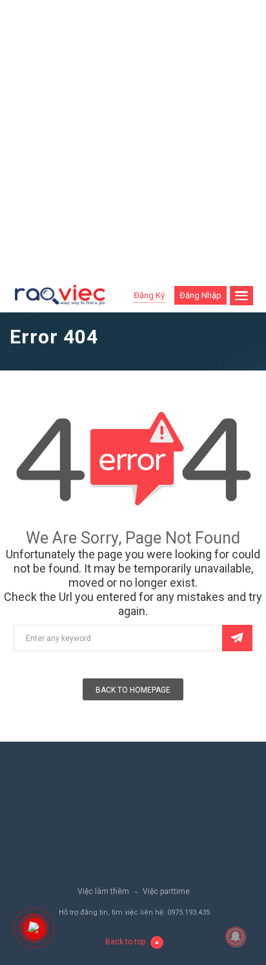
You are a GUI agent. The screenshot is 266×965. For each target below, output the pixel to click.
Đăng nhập (200, 295)
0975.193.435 (188, 912)
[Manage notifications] (235, 936)
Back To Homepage (133, 690)
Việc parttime (166, 891)
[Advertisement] (133, 139)
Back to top (125, 941)
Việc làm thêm (103, 891)
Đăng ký (149, 295)
